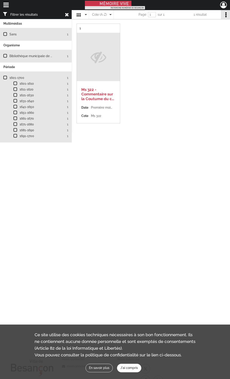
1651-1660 (27, 112)
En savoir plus (99, 368)
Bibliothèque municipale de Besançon (37, 56)
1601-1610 (27, 83)
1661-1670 (27, 118)
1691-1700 (27, 136)
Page (142, 14)
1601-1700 (16, 78)
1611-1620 (26, 89)
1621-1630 (27, 95)
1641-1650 (27, 107)
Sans (13, 34)
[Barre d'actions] (225, 14)
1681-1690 (27, 130)
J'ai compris (129, 368)
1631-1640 (27, 101)
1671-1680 (27, 124)
